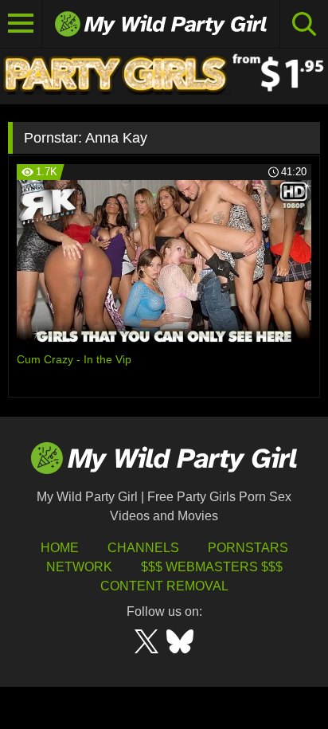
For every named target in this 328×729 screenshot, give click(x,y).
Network (79, 567)
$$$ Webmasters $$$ (212, 567)
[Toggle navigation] (21, 24)
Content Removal (164, 586)
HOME (60, 548)
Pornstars (248, 548)
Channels (143, 548)
